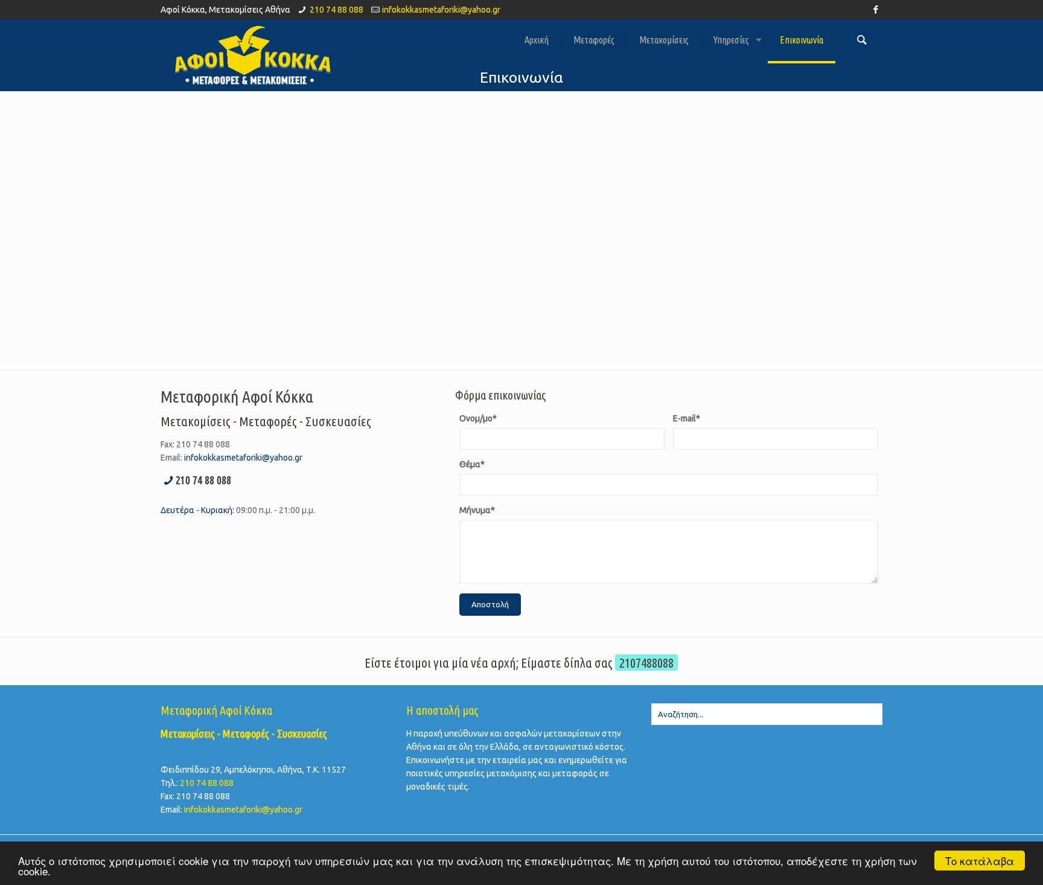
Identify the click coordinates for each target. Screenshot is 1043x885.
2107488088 (646, 662)
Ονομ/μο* (478, 418)
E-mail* (686, 418)
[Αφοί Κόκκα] (252, 55)
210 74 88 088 (336, 9)
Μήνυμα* (477, 510)
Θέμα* (472, 464)
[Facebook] (876, 9)
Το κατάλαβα (979, 860)
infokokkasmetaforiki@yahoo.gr (441, 9)
